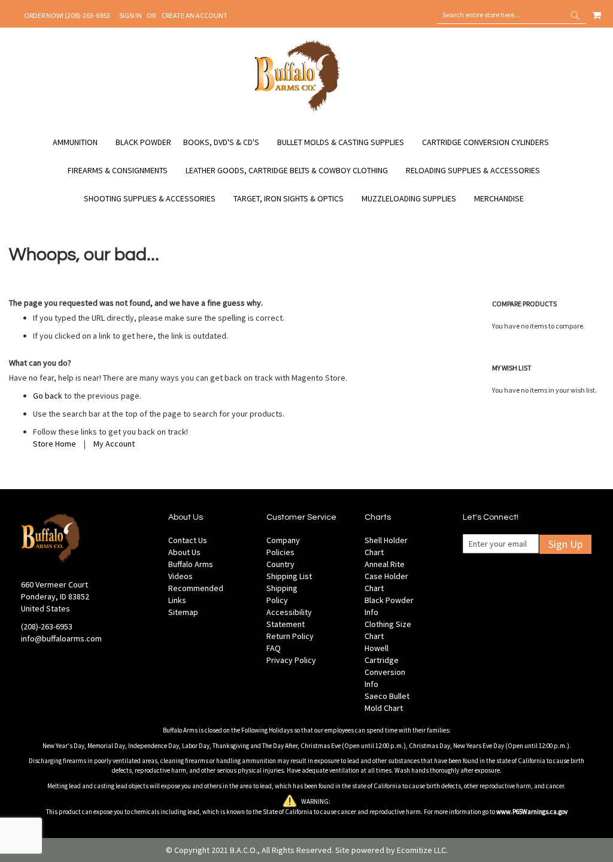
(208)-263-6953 (46, 626)
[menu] (306, 170)
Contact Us (187, 540)
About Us (184, 552)
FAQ (273, 648)
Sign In (130, 15)
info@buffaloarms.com (61, 638)
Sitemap (183, 612)
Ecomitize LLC (421, 850)
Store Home (54, 443)
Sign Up (565, 544)
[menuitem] (81, 142)
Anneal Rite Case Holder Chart (386, 576)
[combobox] (511, 15)
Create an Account (194, 15)
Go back (47, 395)
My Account (114, 443)
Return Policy (290, 636)
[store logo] (298, 109)
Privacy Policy (291, 660)
